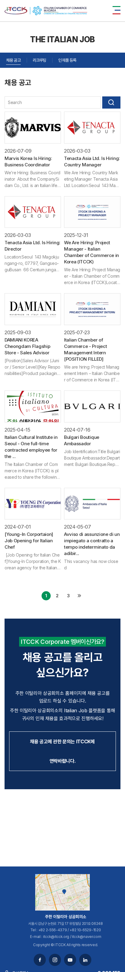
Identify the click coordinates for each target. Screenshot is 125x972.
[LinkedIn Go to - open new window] (85, 960)
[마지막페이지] (79, 595)
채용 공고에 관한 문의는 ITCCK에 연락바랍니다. (62, 751)
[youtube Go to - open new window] (70, 960)
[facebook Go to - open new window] (40, 960)
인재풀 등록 (67, 60)
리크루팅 (39, 60)
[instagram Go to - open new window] (55, 960)
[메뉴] (116, 10)
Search (111, 102)
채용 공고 (13, 60)
